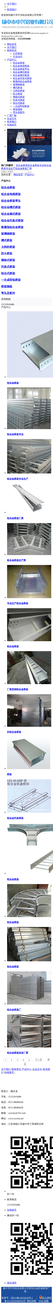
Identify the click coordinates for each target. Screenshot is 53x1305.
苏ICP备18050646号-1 (22, 1298)
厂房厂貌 (11, 115)
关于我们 (11, 4)
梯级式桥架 (19, 97)
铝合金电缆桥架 (21, 66)
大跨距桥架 (19, 90)
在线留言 (11, 124)
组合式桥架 (19, 103)
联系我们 (11, 9)
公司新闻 (17, 53)
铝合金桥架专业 (36, 165)
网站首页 (11, 44)
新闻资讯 (11, 50)
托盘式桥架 (19, 100)
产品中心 (11, 59)
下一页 (38, 1059)
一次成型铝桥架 (21, 106)
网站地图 (31, 1301)
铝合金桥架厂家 (23, 168)
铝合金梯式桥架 (21, 75)
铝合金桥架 (19, 63)
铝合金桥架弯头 (21, 69)
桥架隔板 (17, 109)
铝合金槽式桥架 (21, 72)
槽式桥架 (17, 87)
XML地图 (44, 1301)
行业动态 (17, 56)
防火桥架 (17, 93)
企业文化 (11, 118)
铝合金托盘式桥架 (22, 78)
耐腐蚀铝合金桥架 (22, 81)
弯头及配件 (19, 112)
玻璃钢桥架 (19, 84)
